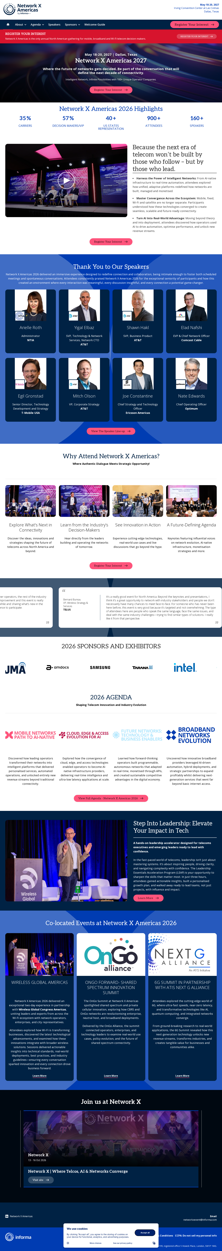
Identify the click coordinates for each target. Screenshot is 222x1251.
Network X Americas (21, 1216)
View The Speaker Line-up (108, 431)
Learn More (145, 898)
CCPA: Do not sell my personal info (196, 1235)
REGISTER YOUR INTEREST (194, 36)
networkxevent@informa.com (200, 1219)
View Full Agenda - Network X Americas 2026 (108, 798)
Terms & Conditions (161, 1235)
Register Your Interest (192, 25)
